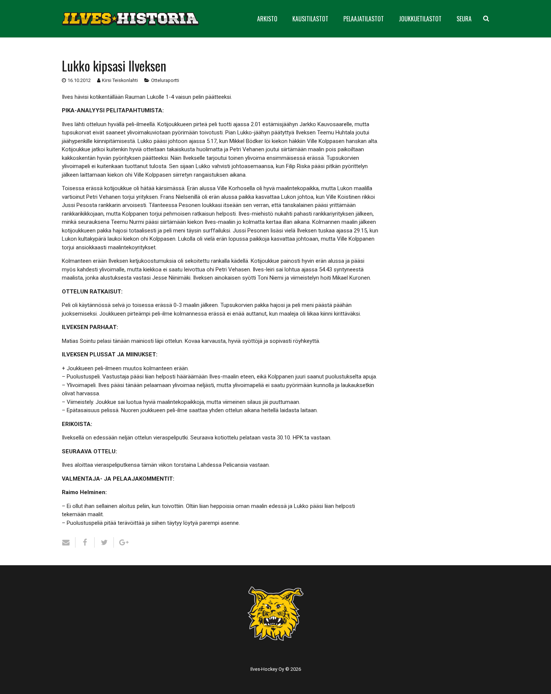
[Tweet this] (104, 542)
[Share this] (85, 542)
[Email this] (69, 542)
